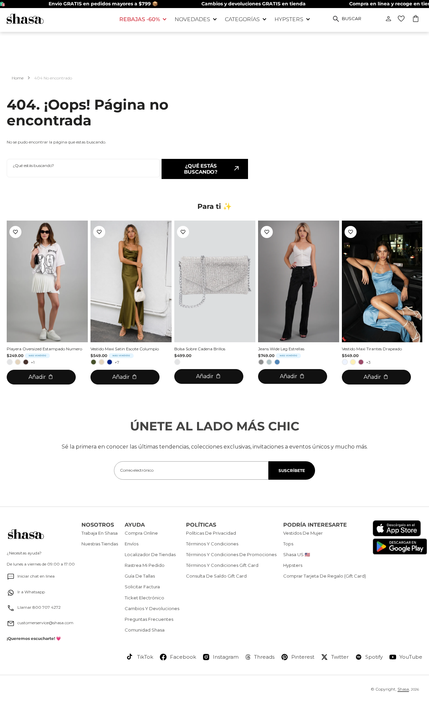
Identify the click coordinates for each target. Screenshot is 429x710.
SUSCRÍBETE (292, 470)
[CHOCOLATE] (26, 362)
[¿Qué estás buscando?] (336, 18)
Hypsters (288, 19)
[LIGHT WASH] (269, 362)
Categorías (242, 19)
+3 (368, 362)
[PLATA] (10, 362)
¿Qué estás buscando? (201, 169)
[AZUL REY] (110, 362)
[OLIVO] (93, 362)
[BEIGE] (18, 362)
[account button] (388, 19)
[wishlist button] (401, 19)
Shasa (403, 689)
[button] (416, 19)
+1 (33, 362)
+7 (117, 362)
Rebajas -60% (139, 19)
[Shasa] (58, 18)
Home (17, 77)
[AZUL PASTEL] (345, 362)
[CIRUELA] (361, 362)
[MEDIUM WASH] (277, 362)
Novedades (192, 19)
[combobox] (83, 168)
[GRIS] (261, 362)
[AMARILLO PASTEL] (353, 362)
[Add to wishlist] (15, 232)
